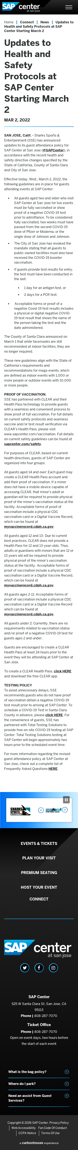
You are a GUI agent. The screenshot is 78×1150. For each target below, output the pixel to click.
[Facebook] (39, 968)
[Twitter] (25, 968)
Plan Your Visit (39, 858)
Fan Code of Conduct (52, 1128)
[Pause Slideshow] (66, 799)
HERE (52, 769)
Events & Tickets (39, 843)
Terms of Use (50, 1133)
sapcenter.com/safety (22, 444)
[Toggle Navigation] (69, 7)
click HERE (62, 671)
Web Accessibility (23, 1128)
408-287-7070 (45, 1016)
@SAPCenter (53, 150)
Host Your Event (39, 887)
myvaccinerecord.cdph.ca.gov (28, 526)
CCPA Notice (27, 1133)
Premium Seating (39, 873)
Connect (27, 22)
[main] (39, 403)
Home (9, 22)
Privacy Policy (59, 1123)
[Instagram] (53, 968)
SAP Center (25, 7)
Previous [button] (40, 810)
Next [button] (64, 810)
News (44, 22)
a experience (39, 1143)
